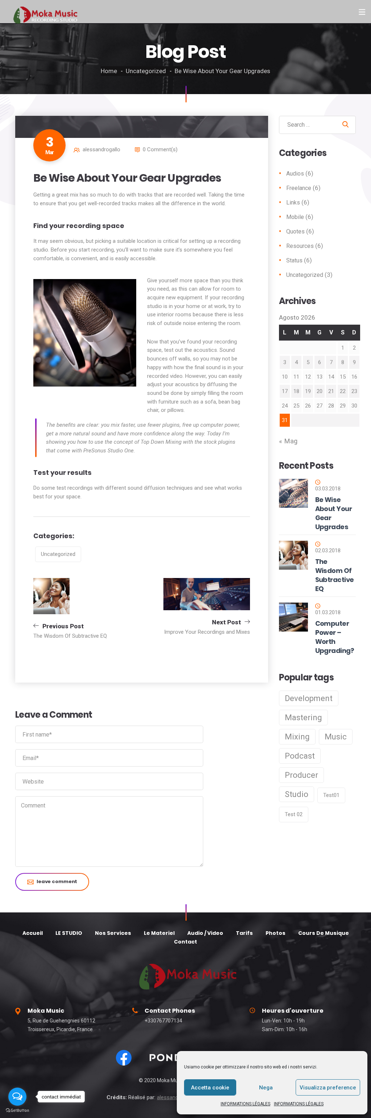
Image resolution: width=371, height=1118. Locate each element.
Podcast (300, 755)
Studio (296, 794)
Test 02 (294, 814)
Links (293, 202)
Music (336, 736)
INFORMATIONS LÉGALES (245, 1103)
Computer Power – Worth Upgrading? (334, 637)
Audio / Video (205, 933)
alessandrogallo (101, 149)
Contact (185, 941)
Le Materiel (159, 933)
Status (294, 260)
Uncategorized (146, 71)
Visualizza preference (328, 1087)
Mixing (297, 736)
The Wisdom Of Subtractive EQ (334, 575)
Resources (300, 245)
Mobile (295, 217)
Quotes (295, 231)
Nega (265, 1087)
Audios (295, 173)
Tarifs (244, 933)
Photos (275, 933)
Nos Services (113, 933)
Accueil (32, 933)
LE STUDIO (68, 933)
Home (109, 71)
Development (309, 698)
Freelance (298, 188)
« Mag (288, 441)
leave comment (57, 881)
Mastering (303, 717)
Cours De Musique (323, 933)
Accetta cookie (210, 1087)
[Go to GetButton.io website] (17, 1110)
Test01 (331, 795)
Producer (301, 775)
